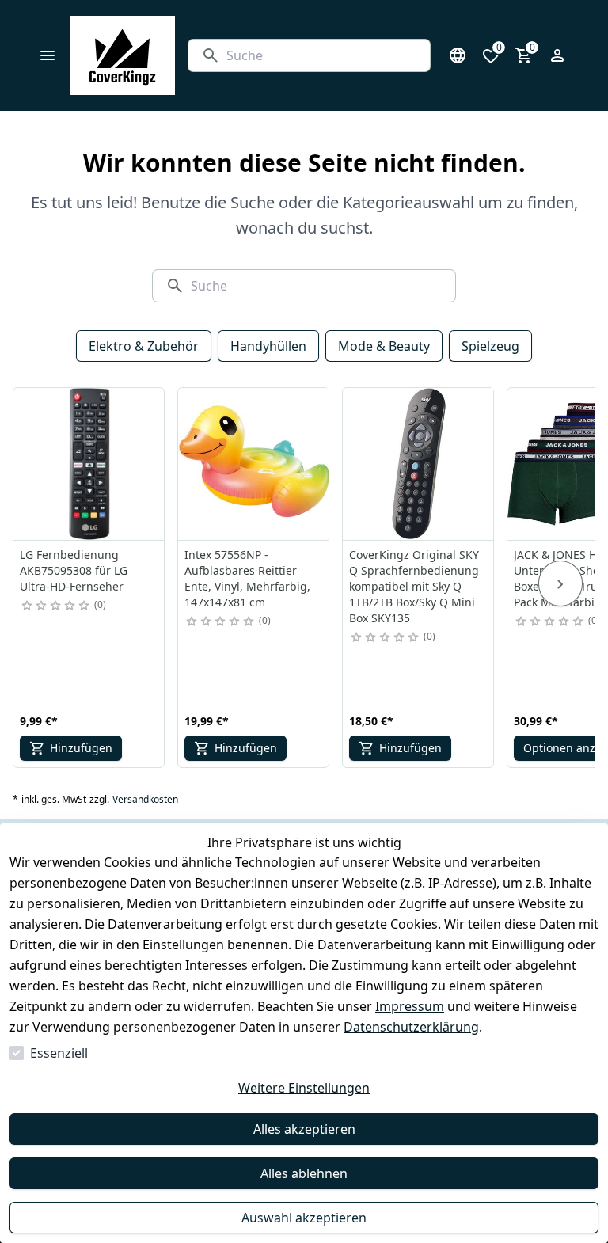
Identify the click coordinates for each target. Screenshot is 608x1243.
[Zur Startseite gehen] (122, 55)
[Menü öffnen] (47, 55)
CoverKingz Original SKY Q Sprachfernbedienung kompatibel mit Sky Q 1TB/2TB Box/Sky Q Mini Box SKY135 (414, 586)
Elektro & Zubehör (144, 346)
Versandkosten (145, 799)
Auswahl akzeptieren (304, 1217)
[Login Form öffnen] (557, 55)
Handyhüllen (268, 346)
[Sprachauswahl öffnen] (457, 55)
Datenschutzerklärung (411, 1027)
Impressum (409, 1006)
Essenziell (59, 1053)
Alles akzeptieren (304, 1129)
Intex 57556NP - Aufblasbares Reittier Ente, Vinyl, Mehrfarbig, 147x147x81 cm (247, 578)
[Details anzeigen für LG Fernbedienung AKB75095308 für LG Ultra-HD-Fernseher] (89, 464)
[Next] (560, 583)
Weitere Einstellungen (304, 1088)
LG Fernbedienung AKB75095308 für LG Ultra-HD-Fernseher (73, 570)
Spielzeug (490, 346)
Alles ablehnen (304, 1173)
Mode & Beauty (384, 346)
